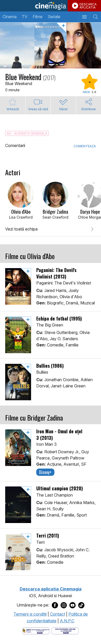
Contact (57, 614)
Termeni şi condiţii (30, 614)
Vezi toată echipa (21, 229)
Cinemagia (50, 5)
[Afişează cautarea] (95, 16)
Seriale (54, 16)
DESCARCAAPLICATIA (88, 5)
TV (24, 16)
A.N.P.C (67, 620)
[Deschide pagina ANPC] (35, 630)
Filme (37, 16)
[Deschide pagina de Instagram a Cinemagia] (64, 605)
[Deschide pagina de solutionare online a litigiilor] (65, 630)
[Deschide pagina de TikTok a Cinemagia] (81, 605)
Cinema (10, 16)
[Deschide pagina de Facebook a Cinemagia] (55, 605)
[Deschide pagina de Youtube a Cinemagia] (72, 605)
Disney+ (45, 472)
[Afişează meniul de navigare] (84, 16)
